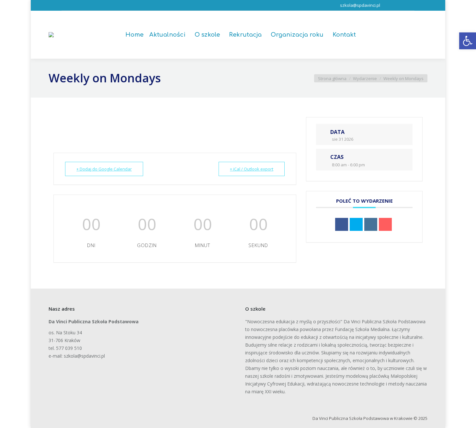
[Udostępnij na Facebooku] (341, 224)
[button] (467, 40)
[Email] (385, 224)
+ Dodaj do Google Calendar (104, 169)
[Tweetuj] (356, 224)
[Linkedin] (370, 224)
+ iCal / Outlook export (251, 169)
